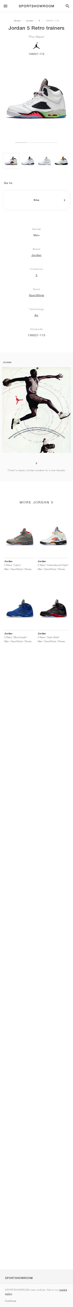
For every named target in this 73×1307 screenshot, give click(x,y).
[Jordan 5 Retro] (11, 161)
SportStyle (36, 295)
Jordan (29, 20)
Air (36, 315)
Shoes (17, 20)
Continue (10, 1300)
